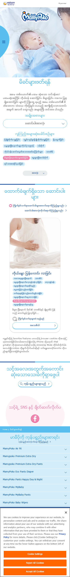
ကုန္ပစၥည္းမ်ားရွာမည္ (35, 384)
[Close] (66, 512)
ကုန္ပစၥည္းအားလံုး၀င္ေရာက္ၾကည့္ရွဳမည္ (33, 442)
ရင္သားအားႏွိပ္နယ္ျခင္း (13, 164)
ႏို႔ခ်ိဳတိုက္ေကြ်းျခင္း (12, 139)
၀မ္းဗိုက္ (41, 146)
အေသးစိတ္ (35, 325)
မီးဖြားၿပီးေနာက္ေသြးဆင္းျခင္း (16, 157)
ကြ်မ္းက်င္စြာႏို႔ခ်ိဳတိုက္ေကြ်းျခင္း (36, 139)
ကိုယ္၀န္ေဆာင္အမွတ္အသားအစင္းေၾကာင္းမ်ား (23, 152)
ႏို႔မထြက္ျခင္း (58, 139)
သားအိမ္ (49, 152)
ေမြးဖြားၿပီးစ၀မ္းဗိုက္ (40, 157)
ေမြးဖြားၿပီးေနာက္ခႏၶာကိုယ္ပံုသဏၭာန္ (19, 146)
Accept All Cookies (35, 571)
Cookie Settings (35, 554)
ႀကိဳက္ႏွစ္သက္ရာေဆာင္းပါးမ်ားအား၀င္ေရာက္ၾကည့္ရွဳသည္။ (38, 205)
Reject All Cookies (35, 563)
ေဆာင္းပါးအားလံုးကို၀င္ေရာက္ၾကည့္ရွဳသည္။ (44, 210)
